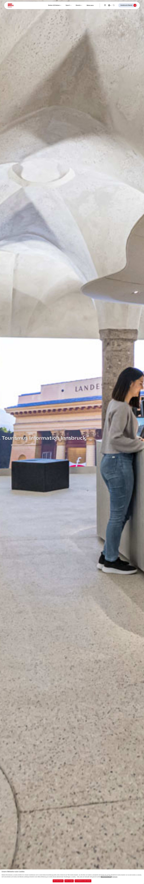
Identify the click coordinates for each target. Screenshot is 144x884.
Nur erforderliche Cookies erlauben (82, 880)
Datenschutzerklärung (106, 876)
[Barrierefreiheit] (105, 5)
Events (78, 5)
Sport (68, 5)
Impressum (115, 876)
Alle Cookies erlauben (58, 880)
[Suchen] (113, 5)
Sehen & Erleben (54, 5)
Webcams (90, 5)
